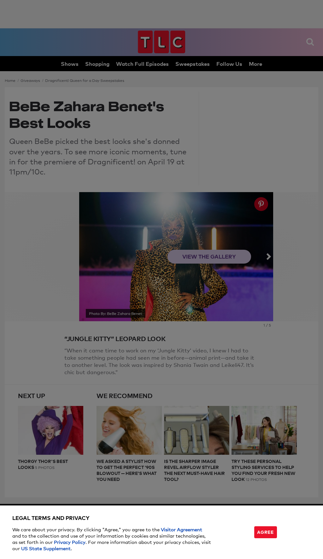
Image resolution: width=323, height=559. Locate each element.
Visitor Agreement (181, 529)
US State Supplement (46, 548)
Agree (265, 531)
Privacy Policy (69, 542)
